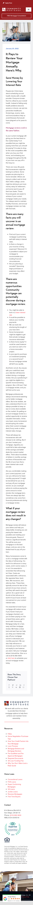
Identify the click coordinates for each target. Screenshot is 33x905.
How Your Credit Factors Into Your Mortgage (18, 742)
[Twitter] (12, 685)
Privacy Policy (25, 897)
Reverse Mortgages (15, 794)
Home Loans (9, 774)
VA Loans (11, 789)
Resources (8, 729)
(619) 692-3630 (15, 815)
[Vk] (16, 687)
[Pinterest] (12, 687)
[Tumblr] (9, 687)
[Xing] (19, 687)
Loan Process (13, 746)
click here (11, 658)
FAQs (10, 734)
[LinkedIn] (20, 685)
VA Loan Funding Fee (16, 760)
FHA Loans (12, 782)
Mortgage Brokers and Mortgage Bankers (16, 749)
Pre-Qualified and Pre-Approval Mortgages (16, 754)
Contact (7, 805)
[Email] (23, 687)
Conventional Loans (15, 779)
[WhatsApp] (24, 685)
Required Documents (15, 758)
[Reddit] (16, 685)
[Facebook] (9, 685)
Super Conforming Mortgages (14, 785)
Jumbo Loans (13, 791)
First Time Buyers (14, 796)
